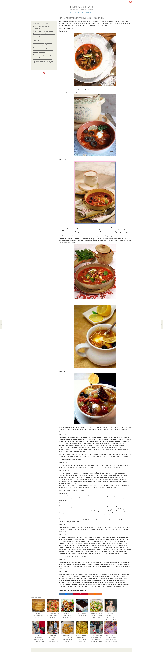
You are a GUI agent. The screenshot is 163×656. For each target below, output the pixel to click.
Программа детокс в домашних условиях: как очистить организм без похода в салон (43, 50)
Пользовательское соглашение (72, 650)
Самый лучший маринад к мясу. (43, 31)
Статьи (88, 12)
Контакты (63, 650)
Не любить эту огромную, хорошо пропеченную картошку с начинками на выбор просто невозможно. (44, 57)
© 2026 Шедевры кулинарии (37, 650)
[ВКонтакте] (66, 594)
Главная (73, 12)
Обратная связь (94, 650)
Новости (81, 12)
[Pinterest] (80, 594)
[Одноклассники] (95, 594)
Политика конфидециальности (68, 653)
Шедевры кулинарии (81, 7)
